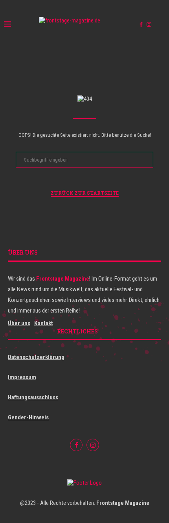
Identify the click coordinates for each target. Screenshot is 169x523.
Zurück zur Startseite (85, 193)
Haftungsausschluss (33, 397)
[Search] (161, 24)
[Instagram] (149, 24)
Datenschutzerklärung (36, 357)
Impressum (22, 377)
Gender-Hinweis (28, 417)
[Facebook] (141, 24)
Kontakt (43, 323)
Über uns (19, 323)
